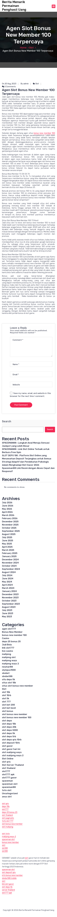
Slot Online (7, 758)
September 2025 (11, 531)
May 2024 (7, 581)
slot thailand (8, 768)
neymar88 (7, 667)
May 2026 (7, 509)
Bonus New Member (12, 632)
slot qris (6, 762)
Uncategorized (10, 793)
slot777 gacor (9, 777)
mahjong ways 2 (10, 663)
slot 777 (6, 701)
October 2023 (9, 600)
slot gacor (7, 746)
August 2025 (9, 534)
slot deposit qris (9, 872)
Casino (5, 638)
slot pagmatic (8, 818)
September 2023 (11, 604)
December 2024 (10, 559)
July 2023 (7, 610)
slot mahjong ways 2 (12, 755)
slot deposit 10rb (11, 743)
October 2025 (9, 528)
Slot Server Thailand (13, 765)
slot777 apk (8, 774)
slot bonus (7, 711)
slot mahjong (7, 827)
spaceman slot (9, 784)
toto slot (6, 790)
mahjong (6, 654)
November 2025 (10, 524)
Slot (31, 47)
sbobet (6, 673)
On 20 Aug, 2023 (9, 84)
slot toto (6, 834)
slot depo (7, 720)
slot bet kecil (9, 708)
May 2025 (7, 543)
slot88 (5, 848)
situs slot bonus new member (17, 686)
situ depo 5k (8, 679)
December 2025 (10, 521)
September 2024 (11, 569)
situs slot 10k (9, 682)
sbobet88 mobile (9, 878)
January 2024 (9, 591)
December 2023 (10, 594)
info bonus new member (12, 875)
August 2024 (9, 572)
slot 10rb (6, 695)
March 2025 (8, 550)
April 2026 (7, 512)
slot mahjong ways (12, 752)
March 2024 (8, 588)
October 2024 (9, 566)
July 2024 (7, 575)
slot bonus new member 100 (16, 717)
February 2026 (9, 518)
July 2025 (7, 537)
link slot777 (8, 648)
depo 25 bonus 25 (11, 641)
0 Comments (10, 86)
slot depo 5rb (9, 736)
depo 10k (6, 806)
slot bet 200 (8, 705)
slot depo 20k (9, 727)
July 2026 (7, 502)
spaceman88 (9, 787)
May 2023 (7, 616)
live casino (7, 651)
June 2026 (7, 505)
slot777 (6, 771)
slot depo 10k (9, 724)
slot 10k (6, 692)
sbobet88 (7, 676)
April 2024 (7, 585)
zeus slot (7, 796)
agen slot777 (9, 629)
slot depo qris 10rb (11, 739)
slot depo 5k (8, 733)
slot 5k (5, 698)
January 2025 (9, 556)
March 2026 (8, 515)
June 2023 (7, 613)
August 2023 (9, 607)
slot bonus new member (14, 714)
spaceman (7, 781)
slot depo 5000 (10, 730)
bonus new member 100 (44, 133)
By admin (25, 84)
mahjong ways (9, 660)
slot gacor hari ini (11, 749)
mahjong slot (9, 657)
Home (23, 47)
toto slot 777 (7, 821)
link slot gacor (8, 884)
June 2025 (7, 540)
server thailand (8, 890)
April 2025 (7, 547)
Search (6, 421)
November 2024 (10, 562)
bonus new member (10, 842)
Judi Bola (7, 644)
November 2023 (10, 597)
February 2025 (9, 553)
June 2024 (7, 578)
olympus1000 (9, 670)
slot (3, 845)
